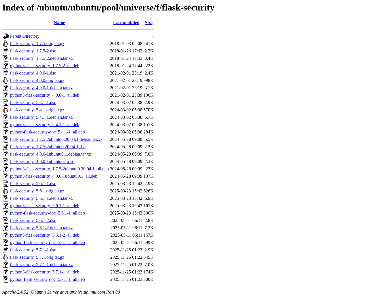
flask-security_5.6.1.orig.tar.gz (37, 190)
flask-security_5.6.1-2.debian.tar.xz (41, 227)
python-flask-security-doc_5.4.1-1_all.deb (47, 132)
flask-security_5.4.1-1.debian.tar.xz (41, 117)
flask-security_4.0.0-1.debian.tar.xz (41, 87)
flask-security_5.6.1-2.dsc (33, 220)
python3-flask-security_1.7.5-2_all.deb (44, 65)
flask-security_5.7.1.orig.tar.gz (37, 257)
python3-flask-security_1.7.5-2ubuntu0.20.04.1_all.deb (59, 168)
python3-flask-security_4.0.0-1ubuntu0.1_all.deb (53, 176)
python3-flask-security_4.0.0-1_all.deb (44, 95)
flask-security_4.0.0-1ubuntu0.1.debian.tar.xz (50, 154)
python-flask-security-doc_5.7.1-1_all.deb (47, 279)
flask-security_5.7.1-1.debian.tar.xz (41, 264)
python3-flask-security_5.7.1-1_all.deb (44, 272)
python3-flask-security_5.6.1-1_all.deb (44, 205)
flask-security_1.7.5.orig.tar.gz (37, 43)
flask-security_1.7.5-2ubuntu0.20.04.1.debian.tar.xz (56, 139)
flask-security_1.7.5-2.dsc (33, 50)
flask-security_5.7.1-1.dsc (33, 249)
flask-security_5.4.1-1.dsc (33, 102)
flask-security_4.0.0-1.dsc (33, 73)
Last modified (126, 22)
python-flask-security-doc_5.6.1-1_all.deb (47, 213)
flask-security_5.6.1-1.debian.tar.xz (41, 198)
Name (59, 22)
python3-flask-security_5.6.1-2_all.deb (44, 235)
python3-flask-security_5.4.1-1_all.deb (44, 124)
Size (149, 22)
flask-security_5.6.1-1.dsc (33, 183)
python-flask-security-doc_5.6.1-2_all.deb (47, 242)
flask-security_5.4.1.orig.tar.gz (37, 109)
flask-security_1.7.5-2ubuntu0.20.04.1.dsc (47, 146)
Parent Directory (24, 36)
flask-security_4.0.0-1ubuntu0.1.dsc (42, 161)
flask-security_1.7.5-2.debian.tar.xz (41, 58)
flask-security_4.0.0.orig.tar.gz (37, 80)
